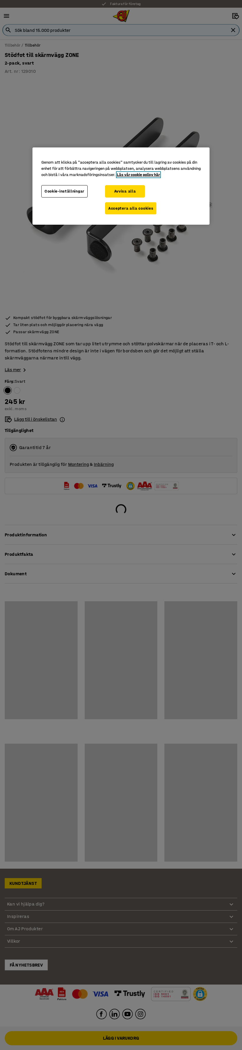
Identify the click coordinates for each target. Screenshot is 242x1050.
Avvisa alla (125, 191)
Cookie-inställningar (64, 191)
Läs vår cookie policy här (138, 174)
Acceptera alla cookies (130, 208)
